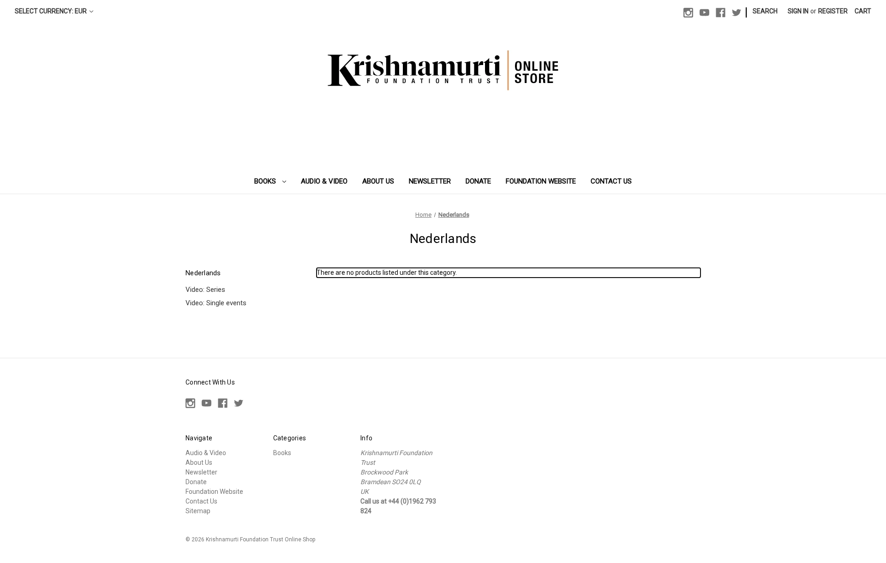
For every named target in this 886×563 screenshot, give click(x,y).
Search (765, 11)
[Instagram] (688, 13)
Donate (478, 181)
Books (266, 181)
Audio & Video (324, 181)
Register (833, 11)
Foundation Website (541, 181)
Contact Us (611, 181)
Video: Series (205, 289)
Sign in (798, 11)
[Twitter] (737, 13)
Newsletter (430, 181)
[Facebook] (720, 13)
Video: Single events (216, 303)
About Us (378, 181)
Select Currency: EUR (51, 11)
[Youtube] (704, 13)
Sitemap (198, 511)
